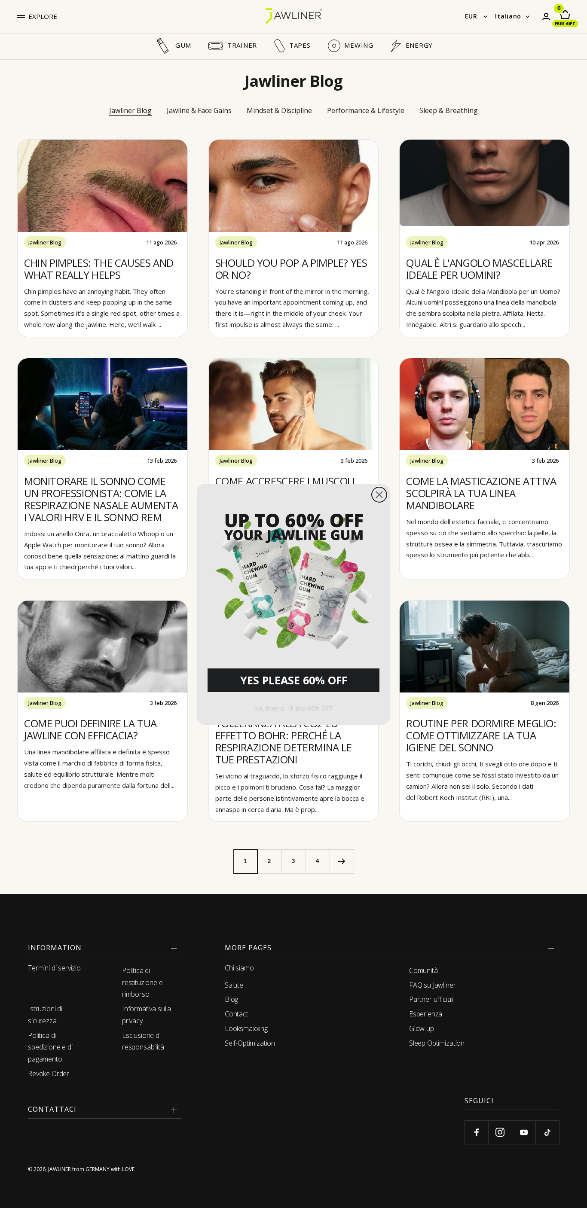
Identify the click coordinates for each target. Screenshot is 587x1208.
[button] (293, 578)
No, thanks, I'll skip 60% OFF (293, 708)
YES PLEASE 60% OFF (293, 680)
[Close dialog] (379, 494)
